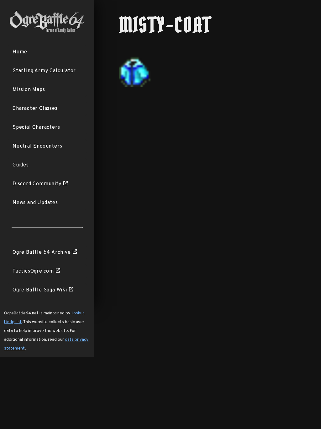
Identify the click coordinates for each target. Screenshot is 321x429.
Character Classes (35, 109)
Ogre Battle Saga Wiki (40, 290)
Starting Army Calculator (44, 71)
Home (20, 52)
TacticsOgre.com (33, 271)
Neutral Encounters (37, 146)
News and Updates (35, 203)
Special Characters (36, 127)
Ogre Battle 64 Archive (42, 252)
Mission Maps (29, 90)
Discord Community (37, 184)
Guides (21, 165)
